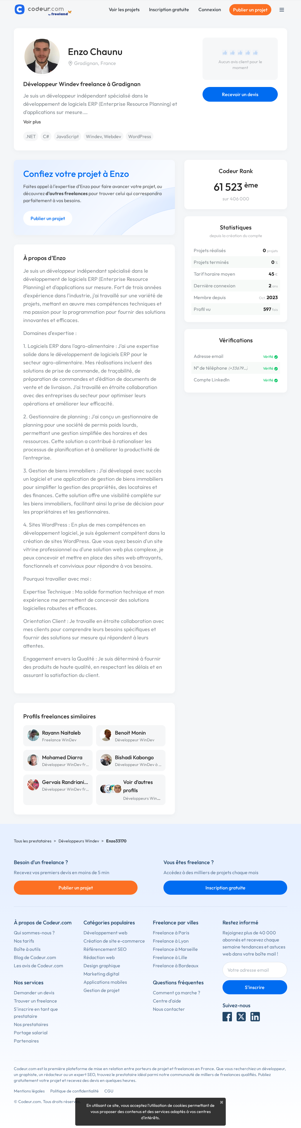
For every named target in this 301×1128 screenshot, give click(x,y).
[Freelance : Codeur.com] (44, 9)
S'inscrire (255, 987)
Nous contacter (169, 1009)
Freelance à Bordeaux (175, 965)
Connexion (209, 9)
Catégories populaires (109, 922)
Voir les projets (124, 9)
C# (46, 136)
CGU (108, 1091)
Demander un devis (34, 992)
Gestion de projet (101, 990)
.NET (31, 136)
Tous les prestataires (32, 841)
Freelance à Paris (171, 933)
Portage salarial (31, 1032)
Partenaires (26, 1041)
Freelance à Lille (170, 957)
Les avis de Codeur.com (38, 965)
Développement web (105, 933)
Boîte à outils (27, 949)
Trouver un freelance (35, 1001)
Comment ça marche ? (176, 992)
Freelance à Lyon (171, 941)
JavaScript (67, 136)
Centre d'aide (167, 1001)
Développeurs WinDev (143, 798)
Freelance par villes (175, 922)
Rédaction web (99, 957)
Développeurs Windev (78, 841)
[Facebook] (227, 1016)
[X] (241, 1016)
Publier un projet (250, 10)
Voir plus (32, 122)
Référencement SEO (105, 949)
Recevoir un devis (240, 94)
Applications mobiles (105, 982)
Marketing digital (101, 974)
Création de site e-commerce (114, 941)
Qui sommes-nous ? (34, 933)
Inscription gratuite (169, 9)
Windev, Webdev (103, 136)
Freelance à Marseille (175, 949)
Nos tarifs (24, 941)
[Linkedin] (255, 1016)
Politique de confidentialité (74, 1091)
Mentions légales (29, 1091)
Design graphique (101, 965)
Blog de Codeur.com (35, 957)
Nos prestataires (31, 1024)
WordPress (139, 136)
